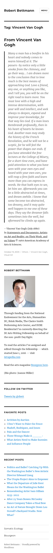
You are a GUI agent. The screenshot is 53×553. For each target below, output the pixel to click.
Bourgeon (10, 535)
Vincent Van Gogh (39, 252)
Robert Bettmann (19, 11)
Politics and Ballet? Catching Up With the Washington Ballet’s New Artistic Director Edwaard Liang (27, 471)
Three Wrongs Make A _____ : (25, 435)
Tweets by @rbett (14, 396)
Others (25, 252)
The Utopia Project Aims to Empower (27, 479)
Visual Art (8, 255)
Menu (44, 10)
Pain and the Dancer (18, 431)
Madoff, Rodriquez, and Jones (23, 427)
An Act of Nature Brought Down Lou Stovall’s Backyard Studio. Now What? (27, 511)
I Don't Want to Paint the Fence (25, 423)
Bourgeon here (39, 365)
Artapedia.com (12, 357)
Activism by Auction (18, 419)
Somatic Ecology (13, 528)
